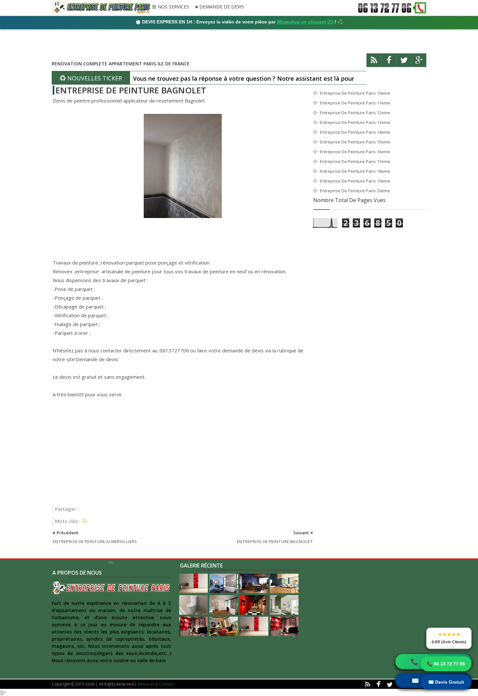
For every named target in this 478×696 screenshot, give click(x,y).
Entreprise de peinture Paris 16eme (355, 152)
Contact (166, 684)
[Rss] (373, 63)
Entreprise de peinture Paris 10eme (355, 93)
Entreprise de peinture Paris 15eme (355, 142)
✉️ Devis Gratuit (446, 682)
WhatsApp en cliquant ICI (305, 21)
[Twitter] (403, 63)
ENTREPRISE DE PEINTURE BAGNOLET (131, 90)
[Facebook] (388, 63)
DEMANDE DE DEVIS (221, 7)
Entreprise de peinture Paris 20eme (355, 191)
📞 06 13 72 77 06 (446, 663)
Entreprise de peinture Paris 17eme (355, 161)
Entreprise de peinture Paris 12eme (355, 113)
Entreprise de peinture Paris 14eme (355, 132)
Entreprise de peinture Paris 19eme (355, 181)
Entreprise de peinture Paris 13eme (355, 122)
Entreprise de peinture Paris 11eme (355, 103)
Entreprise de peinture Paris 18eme (355, 171)
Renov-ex (146, 684)
